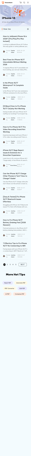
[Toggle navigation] (27, 2)
